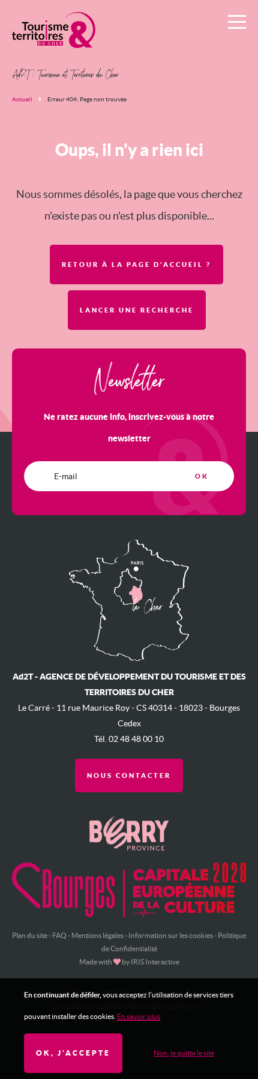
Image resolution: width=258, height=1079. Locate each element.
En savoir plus (138, 1016)
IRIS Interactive (155, 962)
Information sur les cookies (170, 935)
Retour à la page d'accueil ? (136, 264)
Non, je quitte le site (184, 1053)
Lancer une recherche (137, 310)
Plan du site (29, 935)
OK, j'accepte (73, 1053)
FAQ (59, 935)
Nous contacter (129, 775)
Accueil (22, 99)
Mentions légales (97, 935)
